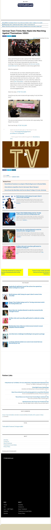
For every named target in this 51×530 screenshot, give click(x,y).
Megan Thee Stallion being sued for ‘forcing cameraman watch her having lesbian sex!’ (22, 26)
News (8, 175)
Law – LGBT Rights (8, 509)
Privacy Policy (7, 446)
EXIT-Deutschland (18, 81)
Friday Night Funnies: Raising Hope (40, 387)
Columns (6, 511)
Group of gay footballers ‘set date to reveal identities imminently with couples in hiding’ (22, 414)
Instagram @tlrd (19, 426)
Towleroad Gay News (25, 5)
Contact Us (6, 441)
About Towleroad (8, 443)
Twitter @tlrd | (5, 426)
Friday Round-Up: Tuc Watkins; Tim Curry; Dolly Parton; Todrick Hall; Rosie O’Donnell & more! (27, 382)
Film (5, 507)
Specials (6, 513)
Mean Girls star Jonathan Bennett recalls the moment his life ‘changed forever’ (28, 230)
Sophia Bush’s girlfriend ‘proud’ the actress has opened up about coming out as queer (22, 22)
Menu (26, 1)
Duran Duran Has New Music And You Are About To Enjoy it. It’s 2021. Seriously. (25, 190)
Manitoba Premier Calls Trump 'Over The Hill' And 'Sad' (36, 401)
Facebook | (12, 426)
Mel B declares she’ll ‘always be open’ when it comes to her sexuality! (18, 24)
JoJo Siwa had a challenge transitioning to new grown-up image (26, 334)
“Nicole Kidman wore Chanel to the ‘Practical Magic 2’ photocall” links (32, 396)
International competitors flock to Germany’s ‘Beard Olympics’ (22, 187)
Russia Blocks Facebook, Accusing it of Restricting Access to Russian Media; (25, 184)
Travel (5, 504)
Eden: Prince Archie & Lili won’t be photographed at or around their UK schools (30, 392)
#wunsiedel (18, 131)
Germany (14, 176)
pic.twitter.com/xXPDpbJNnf (17, 133)
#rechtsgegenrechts (26, 131)
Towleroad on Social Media (10, 445)
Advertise (6, 439)
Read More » (18, 203)
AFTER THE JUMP (21, 92)
